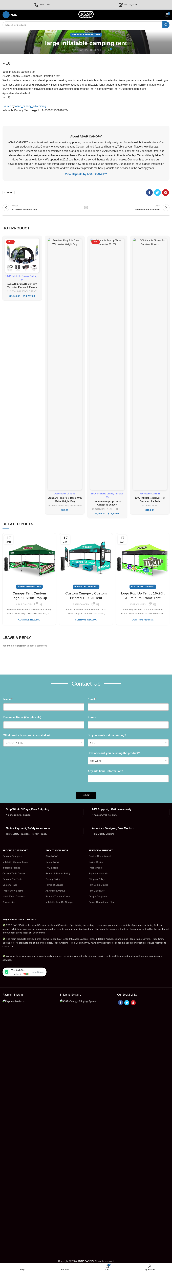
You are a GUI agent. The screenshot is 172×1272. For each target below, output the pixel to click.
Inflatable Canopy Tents (15, 862)
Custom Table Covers (14, 873)
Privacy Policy (53, 879)
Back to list (86, 207)
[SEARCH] (165, 24)
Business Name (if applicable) (22, 717)
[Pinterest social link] (165, 192)
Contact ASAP (53, 862)
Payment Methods (98, 873)
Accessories (9, 902)
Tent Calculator (96, 890)
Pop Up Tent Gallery (29, 586)
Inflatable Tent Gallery (86, 34)
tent (9, 192)
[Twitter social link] (157, 192)
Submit (86, 795)
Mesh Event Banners (14, 896)
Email (92, 699)
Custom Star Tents (12, 879)
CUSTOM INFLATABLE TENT (21, 291)
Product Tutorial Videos (58, 896)
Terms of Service (54, 884)
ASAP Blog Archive (55, 890)
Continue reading (29, 620)
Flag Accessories (73, 505)
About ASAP (52, 856)
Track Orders (95, 867)
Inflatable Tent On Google (59, 902)
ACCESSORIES (56, 505)
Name (7, 699)
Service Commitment (100, 856)
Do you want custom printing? (107, 735)
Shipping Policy (97, 879)
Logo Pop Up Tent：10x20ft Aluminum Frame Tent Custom (143, 595)
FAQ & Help (52, 867)
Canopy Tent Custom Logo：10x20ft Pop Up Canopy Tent (29, 595)
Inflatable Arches (11, 867)
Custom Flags (10, 884)
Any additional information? (105, 771)
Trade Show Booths (13, 890)
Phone (92, 717)
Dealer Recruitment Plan (102, 902)
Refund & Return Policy (58, 873)
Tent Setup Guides (98, 884)
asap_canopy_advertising (30, 106)
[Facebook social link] (149, 192)
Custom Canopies (12, 856)
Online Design (96, 862)
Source (7, 106)
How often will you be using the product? (114, 753)
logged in (21, 645)
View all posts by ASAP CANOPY (86, 174)
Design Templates (98, 896)
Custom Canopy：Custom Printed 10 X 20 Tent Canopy (86, 595)
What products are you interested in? (27, 735)
